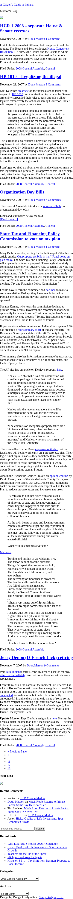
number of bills (52, 206)
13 (8, 768)
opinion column (59, 475)
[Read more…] (9, 219)
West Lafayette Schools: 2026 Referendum (32, 843)
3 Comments (53, 84)
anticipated (6, 695)
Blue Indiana (13, 671)
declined (51, 290)
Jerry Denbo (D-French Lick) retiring (36, 657)
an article (23, 90)
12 (8, 765)
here (59, 369)
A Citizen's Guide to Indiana (17, 4)
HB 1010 (17, 94)
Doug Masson (15, 801)
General (50, 68)
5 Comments (53, 199)
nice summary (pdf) (29, 329)
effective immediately (12, 675)
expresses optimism (46, 449)
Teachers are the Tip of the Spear (26, 853)
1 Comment (53, 38)
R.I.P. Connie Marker (32, 798)
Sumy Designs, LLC (51, 897)
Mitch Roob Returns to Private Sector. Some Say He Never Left (36, 803)
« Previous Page (17, 751)
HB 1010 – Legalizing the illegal (30, 76)
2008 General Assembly (30, 68)
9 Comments (51, 665)
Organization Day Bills (22, 192)
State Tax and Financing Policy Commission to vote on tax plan (30, 236)
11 (8, 761)
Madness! (5, 552)
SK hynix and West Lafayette (24, 857)
